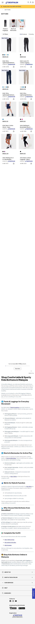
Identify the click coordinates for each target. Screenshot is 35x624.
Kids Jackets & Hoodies (10, 542)
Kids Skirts (29, 486)
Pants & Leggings (14, 407)
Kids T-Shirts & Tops (9, 539)
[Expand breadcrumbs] (2, 10)
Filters (6, 34)
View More (17, 368)
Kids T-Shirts (13, 476)
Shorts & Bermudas (11, 458)
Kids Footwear (8, 545)
